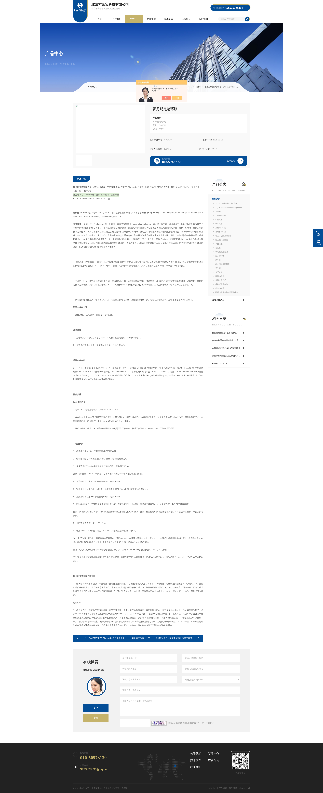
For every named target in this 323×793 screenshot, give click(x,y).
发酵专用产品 (220, 280)
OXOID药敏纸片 (221, 252)
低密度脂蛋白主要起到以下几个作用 (228, 340)
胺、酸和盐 (219, 256)
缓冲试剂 (218, 224)
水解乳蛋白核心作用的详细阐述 (226, 348)
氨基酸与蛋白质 (212, 87)
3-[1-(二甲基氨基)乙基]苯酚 (226, 203)
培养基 (218, 211)
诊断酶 (218, 248)
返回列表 (140, 638)
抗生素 (218, 268)
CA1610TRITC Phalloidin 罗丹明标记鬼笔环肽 (110, 638)
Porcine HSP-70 (219, 363)
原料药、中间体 (221, 228)
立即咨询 (231, 161)
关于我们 (116, 19)
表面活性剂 (219, 244)
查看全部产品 (218, 300)
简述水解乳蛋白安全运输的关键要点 (228, 356)
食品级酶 (218, 272)
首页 (99, 19)
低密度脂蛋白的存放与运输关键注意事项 (229, 333)
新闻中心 (151, 19)
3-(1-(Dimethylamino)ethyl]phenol (228, 207)
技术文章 (168, 19)
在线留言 (186, 19)
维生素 (218, 260)
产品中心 (134, 19)
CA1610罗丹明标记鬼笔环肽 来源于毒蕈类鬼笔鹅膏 (179, 638)
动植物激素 (219, 276)
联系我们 (203, 19)
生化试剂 (197, 87)
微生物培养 (219, 288)
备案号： (126, 788)
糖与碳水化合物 (221, 284)
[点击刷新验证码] (159, 723)
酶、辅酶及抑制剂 (222, 264)
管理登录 (233, 788)
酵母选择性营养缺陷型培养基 (226, 292)
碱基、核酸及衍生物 (223, 236)
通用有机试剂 (220, 232)
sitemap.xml (244, 788)
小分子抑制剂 (220, 216)
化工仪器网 (222, 788)
